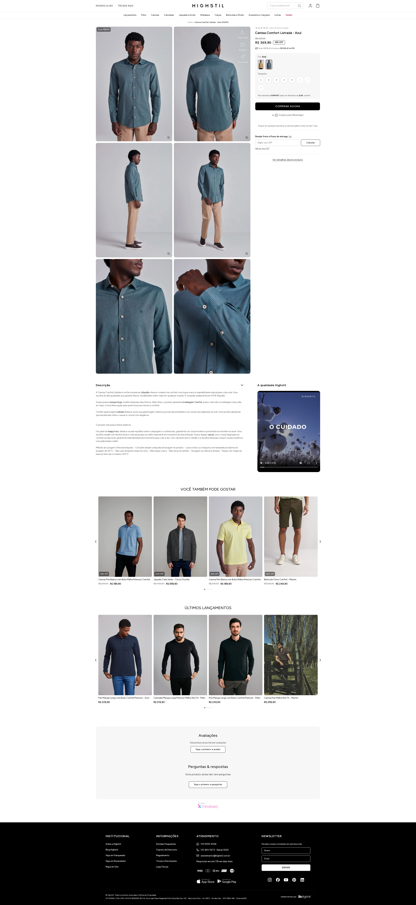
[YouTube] (286, 879)
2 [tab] (208, 589)
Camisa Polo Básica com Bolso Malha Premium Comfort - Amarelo (235, 580)
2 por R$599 (104, 29)
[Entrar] (310, 5)
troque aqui (125, 6)
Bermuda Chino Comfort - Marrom (280, 579)
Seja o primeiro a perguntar (208, 784)
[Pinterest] (294, 879)
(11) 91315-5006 (208, 844)
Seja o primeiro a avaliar (208, 749)
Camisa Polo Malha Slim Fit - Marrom (281, 698)
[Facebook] (277, 879)
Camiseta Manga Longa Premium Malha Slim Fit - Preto (179, 698)
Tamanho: (262, 74)
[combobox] (285, 6)
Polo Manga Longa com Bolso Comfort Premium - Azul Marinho (123, 699)
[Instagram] (269, 879)
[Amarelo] (261, 64)
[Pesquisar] (299, 5)
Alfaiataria (205, 15)
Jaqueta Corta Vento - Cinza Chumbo (171, 579)
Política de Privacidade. (147, 895)
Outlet (289, 15)
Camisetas (169, 15)
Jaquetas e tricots (187, 15)
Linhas (278, 15)
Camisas (155, 15)
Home (190, 22)
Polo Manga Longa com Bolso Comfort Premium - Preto (234, 698)
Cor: (262, 57)
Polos (143, 15)
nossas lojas (104, 6)
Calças (218, 15)
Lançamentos (130, 15)
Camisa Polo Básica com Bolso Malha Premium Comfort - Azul (124, 580)
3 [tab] (211, 589)
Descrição (103, 385)
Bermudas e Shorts (235, 15)
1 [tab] (204, 589)
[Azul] (269, 64)
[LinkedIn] (302, 879)
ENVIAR (286, 867)
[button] (317, 5)
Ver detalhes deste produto (287, 159)
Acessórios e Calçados (259, 15)
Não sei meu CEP (262, 148)
